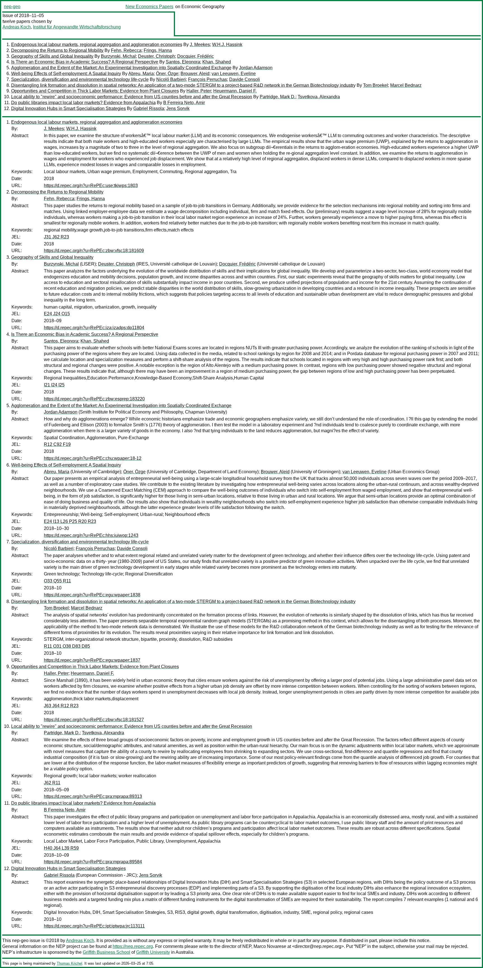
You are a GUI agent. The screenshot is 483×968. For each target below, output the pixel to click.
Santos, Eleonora (183, 61)
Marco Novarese (270, 946)
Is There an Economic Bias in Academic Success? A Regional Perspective (84, 61)
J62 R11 (52, 782)
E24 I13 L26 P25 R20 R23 (70, 521)
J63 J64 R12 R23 (61, 705)
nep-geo (12, 6)
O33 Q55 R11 (57, 581)
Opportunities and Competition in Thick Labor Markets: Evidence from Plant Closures (95, 91)
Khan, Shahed (216, 61)
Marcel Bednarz (406, 85)
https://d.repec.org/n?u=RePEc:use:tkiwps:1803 (91, 185)
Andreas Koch (17, 27)
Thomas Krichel (69, 963)
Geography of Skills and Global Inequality (52, 56)
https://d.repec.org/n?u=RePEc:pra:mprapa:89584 (93, 861)
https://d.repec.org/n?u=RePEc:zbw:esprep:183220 (94, 398)
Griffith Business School (106, 952)
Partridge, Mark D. (277, 96)
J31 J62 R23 (56, 237)
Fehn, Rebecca (126, 50)
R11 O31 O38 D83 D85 (67, 646)
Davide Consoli (244, 79)
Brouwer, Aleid (195, 73)
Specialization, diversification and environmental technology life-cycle (80, 79)
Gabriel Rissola (148, 108)
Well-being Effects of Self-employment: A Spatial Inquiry (66, 73)
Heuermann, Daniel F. (235, 91)
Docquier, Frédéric (195, 56)
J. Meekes (200, 44)
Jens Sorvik (178, 108)
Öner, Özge (167, 73)
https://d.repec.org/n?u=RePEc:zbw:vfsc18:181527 (94, 719)
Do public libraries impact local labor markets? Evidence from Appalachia (83, 102)
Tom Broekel (375, 85)
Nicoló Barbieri (171, 79)
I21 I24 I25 (54, 385)
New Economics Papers (149, 6)
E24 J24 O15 (57, 313)
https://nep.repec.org (133, 946)
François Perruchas (207, 79)
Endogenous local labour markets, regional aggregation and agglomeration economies (96, 44)
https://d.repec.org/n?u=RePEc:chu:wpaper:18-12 (92, 458)
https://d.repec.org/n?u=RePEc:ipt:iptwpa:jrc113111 (94, 926)
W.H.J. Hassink (227, 44)
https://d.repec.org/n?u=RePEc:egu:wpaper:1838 (92, 594)
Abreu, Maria (141, 73)
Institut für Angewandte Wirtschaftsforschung (77, 27)
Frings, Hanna (158, 50)
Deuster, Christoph (156, 56)
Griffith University (153, 952)
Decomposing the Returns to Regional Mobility (57, 50)
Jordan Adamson (256, 67)
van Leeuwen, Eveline (234, 73)
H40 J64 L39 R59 (61, 848)
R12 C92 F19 (57, 444)
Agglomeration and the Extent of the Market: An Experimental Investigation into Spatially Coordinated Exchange (121, 67)
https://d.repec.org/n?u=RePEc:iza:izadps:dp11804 (94, 327)
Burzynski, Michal (118, 56)
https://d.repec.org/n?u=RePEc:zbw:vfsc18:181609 (94, 250)
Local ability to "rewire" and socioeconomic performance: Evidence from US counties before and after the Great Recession (131, 96)
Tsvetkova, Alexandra (319, 96)
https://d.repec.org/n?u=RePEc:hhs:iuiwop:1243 (91, 535)
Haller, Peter (198, 91)
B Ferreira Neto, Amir (184, 102)
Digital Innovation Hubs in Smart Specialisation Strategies (68, 108)
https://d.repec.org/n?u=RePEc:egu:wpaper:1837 (92, 660)
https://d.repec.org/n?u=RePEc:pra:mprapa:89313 (93, 796)
